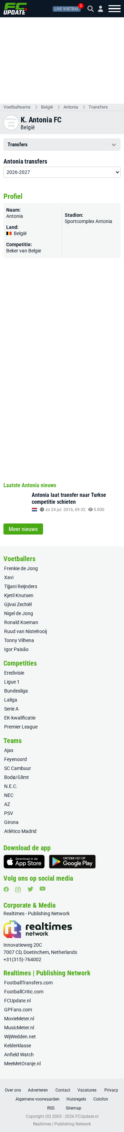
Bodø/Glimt (16, 777)
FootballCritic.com (23, 991)
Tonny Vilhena (19, 640)
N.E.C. (11, 786)
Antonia (70, 107)
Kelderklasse (17, 1045)
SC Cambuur (17, 768)
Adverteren (38, 1090)
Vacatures (87, 1090)
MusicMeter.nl (19, 1027)
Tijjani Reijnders (20, 586)
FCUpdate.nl (17, 1000)
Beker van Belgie (23, 250)
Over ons (13, 1090)
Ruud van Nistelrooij (25, 631)
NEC (8, 795)
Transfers (98, 107)
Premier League (21, 727)
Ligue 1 (12, 682)
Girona (11, 822)
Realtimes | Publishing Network (62, 1124)
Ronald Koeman (21, 622)
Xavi (8, 577)
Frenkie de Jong (21, 568)
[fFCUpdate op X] (30, 889)
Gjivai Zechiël (18, 604)
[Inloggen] (97, 9)
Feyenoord (15, 759)
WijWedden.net (20, 1036)
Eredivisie (14, 673)
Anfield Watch (19, 1054)
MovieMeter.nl (19, 1018)
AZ (7, 804)
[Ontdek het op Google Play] (72, 862)
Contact (62, 1090)
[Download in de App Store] (24, 862)
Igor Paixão (16, 649)
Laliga (10, 700)
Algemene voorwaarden (38, 1099)
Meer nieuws (23, 529)
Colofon (100, 1099)
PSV (8, 813)
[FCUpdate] (15, 9)
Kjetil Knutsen (18, 595)
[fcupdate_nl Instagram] (18, 890)
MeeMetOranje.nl (22, 1063)
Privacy (111, 1090)
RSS (50, 1108)
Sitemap (73, 1108)
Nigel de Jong (18, 613)
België (47, 107)
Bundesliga (16, 691)
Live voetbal (66, 9)
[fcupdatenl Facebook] (6, 889)
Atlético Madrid (20, 831)
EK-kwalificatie (19, 718)
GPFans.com (18, 1009)
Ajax (8, 750)
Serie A (11, 709)
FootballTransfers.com (28, 982)
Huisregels (76, 1099)
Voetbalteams (17, 107)
